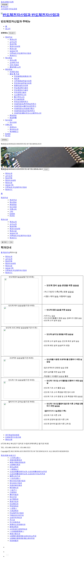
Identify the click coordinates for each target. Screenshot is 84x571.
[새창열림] (7, 547)
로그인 (7, 29)
